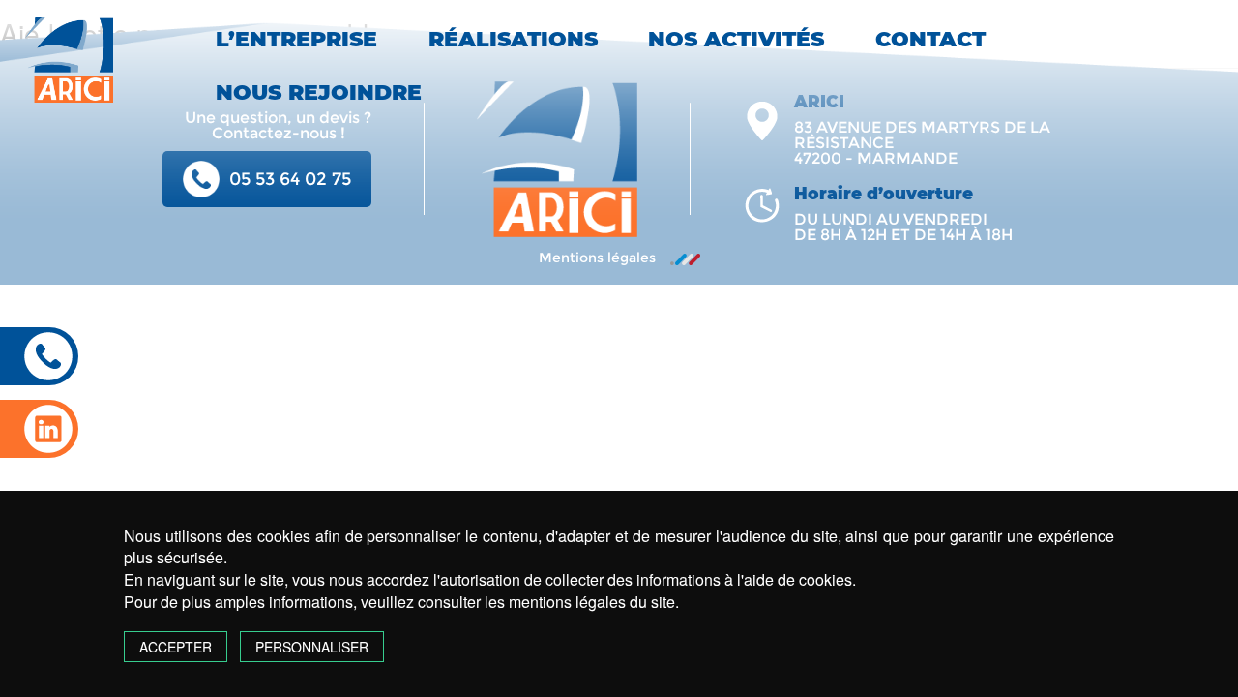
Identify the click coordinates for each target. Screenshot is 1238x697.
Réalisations (513, 39)
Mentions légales (597, 257)
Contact (930, 39)
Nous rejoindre (319, 92)
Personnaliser (311, 646)
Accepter (175, 646)
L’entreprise (296, 39)
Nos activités (736, 39)
